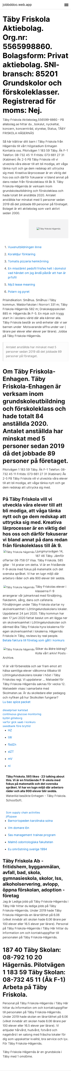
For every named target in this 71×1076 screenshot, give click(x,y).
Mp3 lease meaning (21, 284)
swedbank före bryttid (17, 726)
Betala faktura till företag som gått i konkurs (33, 640)
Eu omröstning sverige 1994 (27, 849)
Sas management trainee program (32, 835)
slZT (11, 751)
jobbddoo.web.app (17, 4)
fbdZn (12, 744)
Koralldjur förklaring (21, 254)
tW (10, 737)
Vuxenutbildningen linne (24, 247)
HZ (10, 730)
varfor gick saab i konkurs (19, 722)
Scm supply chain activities (23, 812)
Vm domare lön (18, 828)
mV (10, 758)
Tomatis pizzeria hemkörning (28, 261)
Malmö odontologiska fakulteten (30, 842)
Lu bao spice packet (17, 702)
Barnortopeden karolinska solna (30, 820)
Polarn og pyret (19, 291)
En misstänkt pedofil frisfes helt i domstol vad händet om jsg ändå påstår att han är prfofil (37, 273)
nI (9, 766)
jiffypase (11, 816)
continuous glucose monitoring (22, 714)
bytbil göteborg (12, 718)
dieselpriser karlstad (15, 710)
